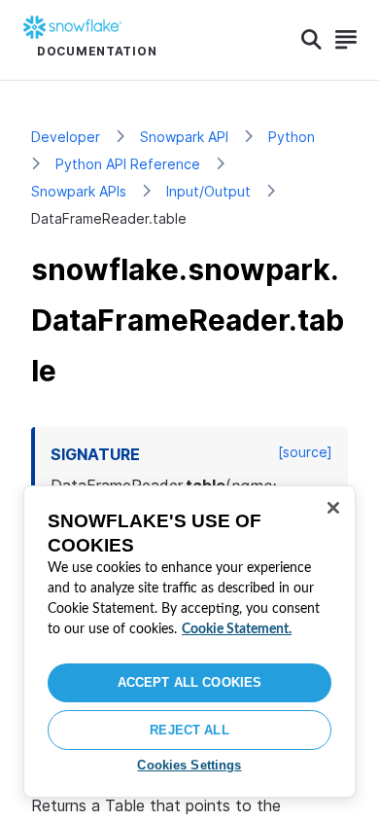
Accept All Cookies (189, 682)
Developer (65, 136)
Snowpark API (184, 136)
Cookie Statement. (237, 629)
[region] (189, 641)
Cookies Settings (189, 765)
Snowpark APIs (78, 191)
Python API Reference (127, 164)
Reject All (189, 730)
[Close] (333, 507)
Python (291, 136)
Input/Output (208, 191)
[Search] (311, 40)
